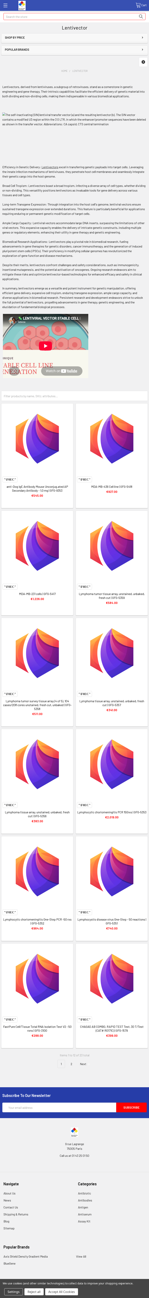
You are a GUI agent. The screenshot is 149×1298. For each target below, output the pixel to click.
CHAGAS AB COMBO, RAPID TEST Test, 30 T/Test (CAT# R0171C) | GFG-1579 (112, 1028)
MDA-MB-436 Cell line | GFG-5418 (111, 486)
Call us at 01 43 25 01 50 (74, 1155)
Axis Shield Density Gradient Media (25, 1256)
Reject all (34, 1292)
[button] (143, 62)
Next (83, 1064)
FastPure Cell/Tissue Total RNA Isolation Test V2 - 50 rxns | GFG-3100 (37, 1028)
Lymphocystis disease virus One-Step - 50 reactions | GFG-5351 (111, 921)
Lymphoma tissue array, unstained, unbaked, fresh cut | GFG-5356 (37, 814)
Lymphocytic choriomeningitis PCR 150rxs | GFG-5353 (111, 812)
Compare (10, 479)
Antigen (83, 1207)
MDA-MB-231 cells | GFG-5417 (37, 594)
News (7, 1200)
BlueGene (9, 1263)
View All (81, 1256)
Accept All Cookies (61, 1292)
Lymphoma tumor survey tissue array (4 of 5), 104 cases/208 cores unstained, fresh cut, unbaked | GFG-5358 (37, 705)
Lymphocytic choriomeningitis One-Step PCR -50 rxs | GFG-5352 (37, 921)
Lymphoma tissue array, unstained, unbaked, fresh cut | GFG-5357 (111, 703)
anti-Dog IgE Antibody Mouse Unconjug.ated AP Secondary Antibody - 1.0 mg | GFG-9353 (37, 488)
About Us (9, 1193)
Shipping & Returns (15, 1214)
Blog (6, 1221)
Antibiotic (84, 1193)
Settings (14, 1292)
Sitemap (9, 1228)
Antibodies (85, 1200)
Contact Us (10, 1207)
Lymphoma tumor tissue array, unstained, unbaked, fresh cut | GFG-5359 (112, 595)
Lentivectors (50, 167)
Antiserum (85, 1214)
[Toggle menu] (5, 5)
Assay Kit (84, 1221)
